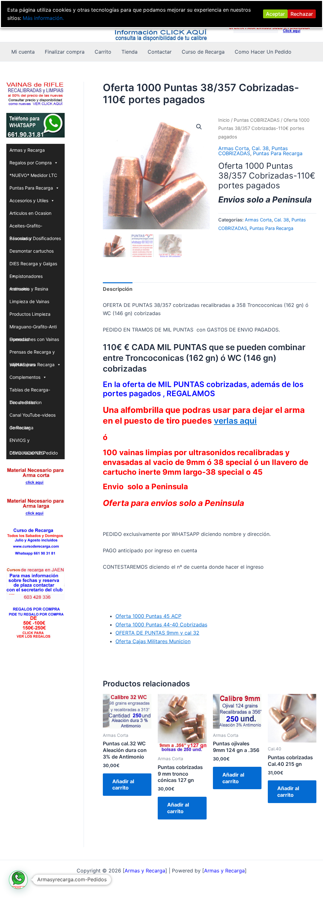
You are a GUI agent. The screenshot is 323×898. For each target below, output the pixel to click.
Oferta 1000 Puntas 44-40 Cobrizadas (161, 624)
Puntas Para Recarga (31, 188)
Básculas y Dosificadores (35, 238)
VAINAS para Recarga (32, 364)
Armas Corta (233, 148)
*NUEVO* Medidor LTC (33, 175)
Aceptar (275, 14)
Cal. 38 (260, 148)
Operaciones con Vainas (34, 339)
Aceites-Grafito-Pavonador (25, 227)
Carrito (103, 52)
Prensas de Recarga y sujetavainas (32, 353)
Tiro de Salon (23, 402)
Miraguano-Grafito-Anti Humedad (33, 328)
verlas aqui (235, 421)
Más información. (43, 18)
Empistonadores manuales (26, 278)
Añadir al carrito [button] (123, 784)
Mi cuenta (23, 52)
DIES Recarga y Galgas (33, 263)
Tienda (129, 52)
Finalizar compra (65, 52)
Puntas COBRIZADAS (256, 120)
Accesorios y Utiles (28, 200)
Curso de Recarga (203, 52)
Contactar (160, 52)
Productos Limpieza (29, 314)
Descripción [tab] (117, 289)
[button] (199, 126)
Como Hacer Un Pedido (263, 52)
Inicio (224, 120)
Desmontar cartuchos (31, 251)
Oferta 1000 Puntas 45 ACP (148, 616)
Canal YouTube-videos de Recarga (32, 416)
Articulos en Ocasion (30, 213)
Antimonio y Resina (28, 288)
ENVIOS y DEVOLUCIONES (26, 442)
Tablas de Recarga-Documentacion (29, 391)
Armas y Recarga (27, 150)
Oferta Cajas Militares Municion (153, 641)
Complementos (24, 377)
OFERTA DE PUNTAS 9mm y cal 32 (157, 633)
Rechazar (302, 14)
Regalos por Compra (30, 162)
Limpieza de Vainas (29, 301)
